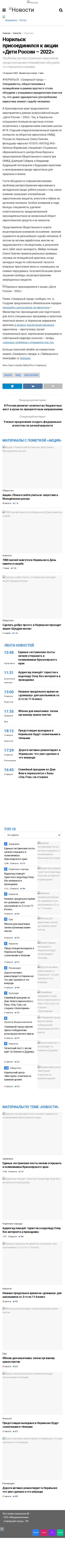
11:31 (9, 673)
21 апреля (6, 633)
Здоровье (9, 663)
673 (18, 962)
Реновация (10, 760)
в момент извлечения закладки (34, 325)
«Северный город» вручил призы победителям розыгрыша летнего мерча (19, 1030)
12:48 (9, 652)
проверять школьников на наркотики (26, 307)
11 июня (5, 568)
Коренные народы (9, 681)
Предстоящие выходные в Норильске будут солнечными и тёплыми (39, 734)
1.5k (14, 568)
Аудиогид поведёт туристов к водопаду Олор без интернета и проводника (39, 676)
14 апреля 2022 (10, 73)
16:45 (9, 770)
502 (18, 914)
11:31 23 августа (11, 889)
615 (18, 1062)
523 (18, 938)
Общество (29, 33)
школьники (31, 375)
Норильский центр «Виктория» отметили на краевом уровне (17, 1076)
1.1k (16, 503)
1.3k (16, 633)
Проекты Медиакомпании (18, 1022)
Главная (6, 33)
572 (18, 1038)
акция (8, 375)
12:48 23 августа (11, 863)
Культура (14, 993)
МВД (18, 375)
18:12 (9, 731)
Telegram (25, 358)
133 (23, 863)
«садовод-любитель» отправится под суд (28, 342)
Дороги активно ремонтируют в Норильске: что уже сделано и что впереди (39, 753)
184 (23, 889)
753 (18, 1013)
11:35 (9, 711)
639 (18, 988)
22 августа (8, 914)
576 (18, 1086)
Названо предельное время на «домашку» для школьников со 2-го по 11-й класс (38, 695)
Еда (6, 722)
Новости (17, 33)
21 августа (8, 962)
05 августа (6, 503)
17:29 (9, 750)
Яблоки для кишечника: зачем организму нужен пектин (17, 927)
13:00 (9, 692)
